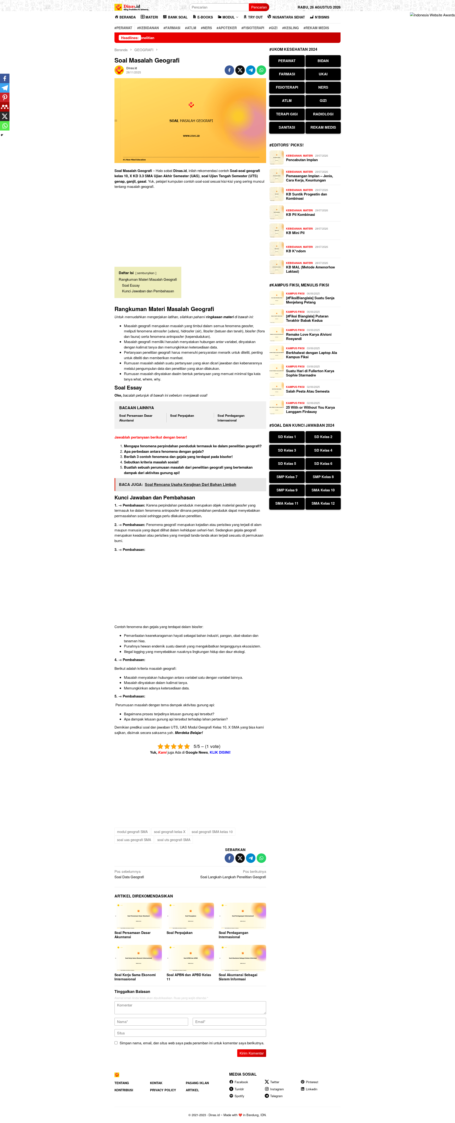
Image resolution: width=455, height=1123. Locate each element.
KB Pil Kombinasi (300, 214)
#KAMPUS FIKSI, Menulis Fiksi (299, 285)
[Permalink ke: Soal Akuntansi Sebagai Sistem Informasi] (242, 958)
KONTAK (156, 1083)
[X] (4, 116)
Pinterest (312, 1082)
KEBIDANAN (294, 155)
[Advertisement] (190, 226)
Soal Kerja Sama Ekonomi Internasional (135, 976)
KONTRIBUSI (123, 1090)
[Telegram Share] (250, 70)
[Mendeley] (4, 107)
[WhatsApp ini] (261, 70)
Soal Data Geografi (129, 874)
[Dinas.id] (131, 6)
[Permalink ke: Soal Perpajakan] (190, 916)
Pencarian (259, 7)
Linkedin (311, 1089)
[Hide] (2, 135)
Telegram (276, 1096)
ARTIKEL (192, 1090)
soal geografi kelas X (169, 831)
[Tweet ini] (240, 70)
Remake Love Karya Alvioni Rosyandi (309, 336)
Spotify (239, 1096)
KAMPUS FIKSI (295, 293)
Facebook (241, 1082)
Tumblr (239, 1089)
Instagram (277, 1089)
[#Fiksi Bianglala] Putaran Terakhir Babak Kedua (307, 318)
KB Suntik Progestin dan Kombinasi (306, 196)
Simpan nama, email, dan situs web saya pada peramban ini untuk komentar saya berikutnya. (192, 1042)
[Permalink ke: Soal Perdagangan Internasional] (242, 916)
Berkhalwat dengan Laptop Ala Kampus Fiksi (311, 354)
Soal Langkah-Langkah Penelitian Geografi (233, 874)
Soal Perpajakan (182, 415)
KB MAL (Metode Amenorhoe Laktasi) (310, 269)
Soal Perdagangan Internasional (231, 417)
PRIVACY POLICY (163, 1090)
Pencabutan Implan (302, 160)
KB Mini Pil (295, 233)
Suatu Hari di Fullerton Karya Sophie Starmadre (310, 373)
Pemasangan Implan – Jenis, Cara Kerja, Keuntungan (309, 178)
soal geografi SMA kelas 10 (212, 831)
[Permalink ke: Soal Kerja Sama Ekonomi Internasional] (138, 958)
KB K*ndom (296, 251)
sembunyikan (146, 273)
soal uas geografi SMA (134, 839)
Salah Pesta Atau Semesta (307, 391)
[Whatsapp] (4, 126)
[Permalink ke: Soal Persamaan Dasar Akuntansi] (138, 916)
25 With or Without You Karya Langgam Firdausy (310, 409)
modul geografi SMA (132, 831)
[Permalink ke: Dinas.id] (119, 69)
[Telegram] (4, 88)
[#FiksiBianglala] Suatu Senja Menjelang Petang (310, 300)
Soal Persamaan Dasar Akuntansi (132, 934)
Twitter (274, 1082)
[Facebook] (4, 78)
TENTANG (121, 1083)
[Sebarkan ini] (229, 70)
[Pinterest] (4, 97)
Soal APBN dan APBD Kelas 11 (189, 976)
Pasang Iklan (197, 1083)
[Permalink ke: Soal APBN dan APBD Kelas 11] (190, 958)
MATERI (308, 155)
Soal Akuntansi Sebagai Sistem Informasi (238, 976)
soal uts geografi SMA (173, 839)
